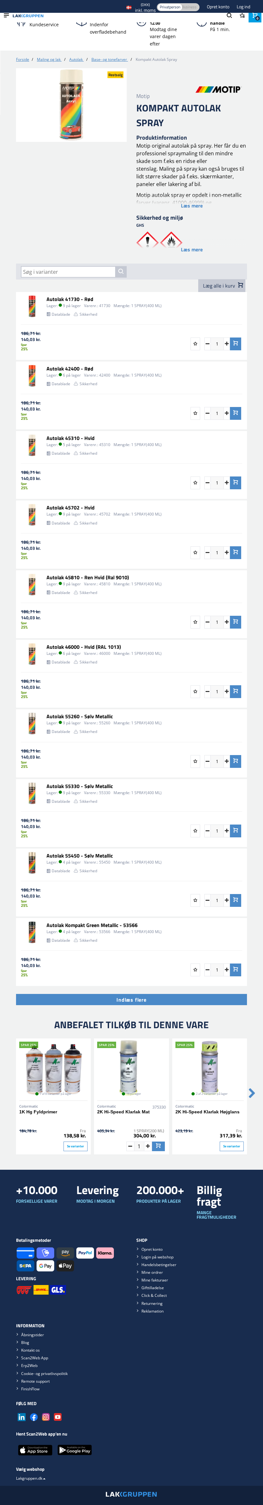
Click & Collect (154, 1295)
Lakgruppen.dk (29, 1478)
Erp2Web (29, 1365)
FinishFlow (30, 1389)
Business (189, 7)
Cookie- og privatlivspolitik (44, 1373)
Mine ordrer (152, 1272)
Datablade (61, 314)
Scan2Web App (34, 1358)
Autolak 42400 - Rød (70, 368)
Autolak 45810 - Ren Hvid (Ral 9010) (88, 577)
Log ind (243, 6)
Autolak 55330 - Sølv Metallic (80, 786)
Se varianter (75, 1146)
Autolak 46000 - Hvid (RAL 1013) (84, 647)
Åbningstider (32, 1335)
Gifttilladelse (152, 1287)
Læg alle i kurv (219, 285)
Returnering (152, 1303)
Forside (22, 59)
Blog (25, 1342)
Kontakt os (30, 1350)
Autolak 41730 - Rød (70, 299)
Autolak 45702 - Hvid (71, 507)
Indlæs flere (131, 1000)
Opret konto (218, 6)
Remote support (35, 1381)
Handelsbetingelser (158, 1264)
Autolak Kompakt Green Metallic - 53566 (92, 925)
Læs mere (192, 205)
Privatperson (170, 7)
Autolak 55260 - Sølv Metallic (80, 716)
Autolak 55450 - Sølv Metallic (80, 855)
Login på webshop (157, 1257)
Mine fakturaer (154, 1280)
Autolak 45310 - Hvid (71, 438)
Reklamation (152, 1311)
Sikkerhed (88, 314)
